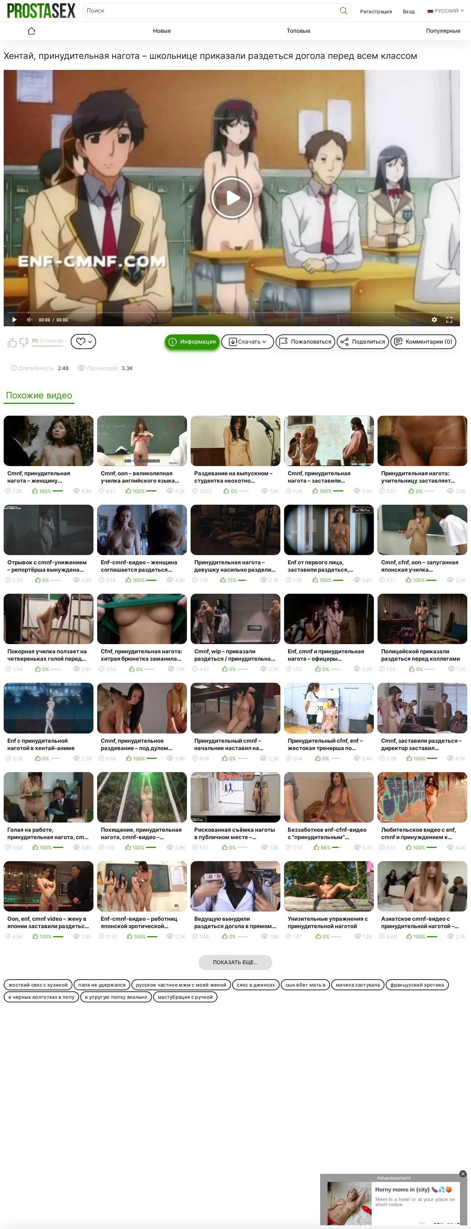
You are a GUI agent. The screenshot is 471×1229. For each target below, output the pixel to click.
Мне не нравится (23, 342)
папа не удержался (101, 985)
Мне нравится (12, 342)
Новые (162, 30)
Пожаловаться (311, 341)
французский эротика (417, 985)
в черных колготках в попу (41, 997)
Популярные (443, 30)
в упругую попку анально (116, 997)
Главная (31, 31)
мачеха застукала (358, 985)
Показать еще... (235, 962)
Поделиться (368, 341)
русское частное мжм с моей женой (181, 985)
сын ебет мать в (305, 985)
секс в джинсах (256, 985)
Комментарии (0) (429, 341)
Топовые (299, 30)
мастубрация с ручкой (185, 997)
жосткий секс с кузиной (38, 985)
